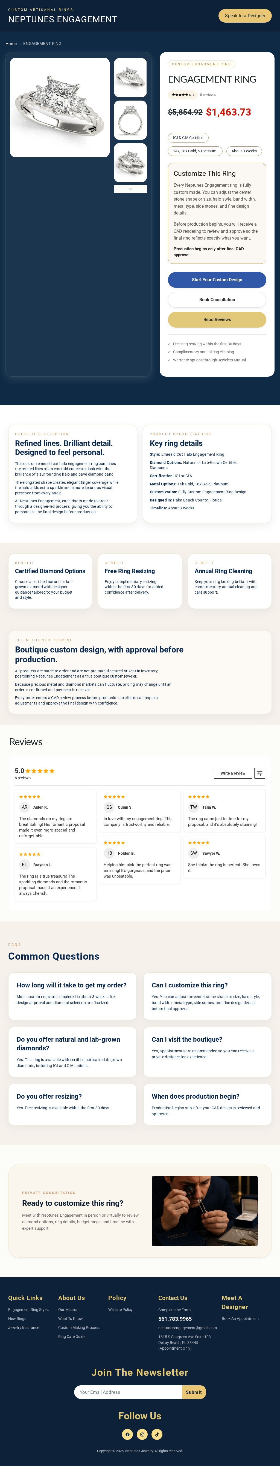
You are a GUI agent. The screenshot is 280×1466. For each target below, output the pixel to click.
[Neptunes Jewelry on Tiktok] (156, 1434)
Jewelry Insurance (23, 1327)
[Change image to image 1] (130, 77)
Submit (194, 1392)
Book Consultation (217, 299)
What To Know (70, 1318)
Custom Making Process (79, 1327)
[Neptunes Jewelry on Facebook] (127, 1434)
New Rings (17, 1318)
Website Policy (120, 1309)
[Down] (130, 189)
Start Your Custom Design (217, 279)
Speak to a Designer (245, 15)
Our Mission (68, 1309)
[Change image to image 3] (130, 162)
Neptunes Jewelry (139, 1451)
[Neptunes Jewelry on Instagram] (142, 1434)
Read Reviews (217, 319)
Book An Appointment (240, 1318)
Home (11, 43)
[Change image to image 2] (130, 120)
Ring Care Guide (71, 1336)
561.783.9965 (175, 1319)
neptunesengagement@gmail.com (187, 1328)
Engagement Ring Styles (28, 1309)
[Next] (214, 9)
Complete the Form (174, 1310)
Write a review (233, 773)
